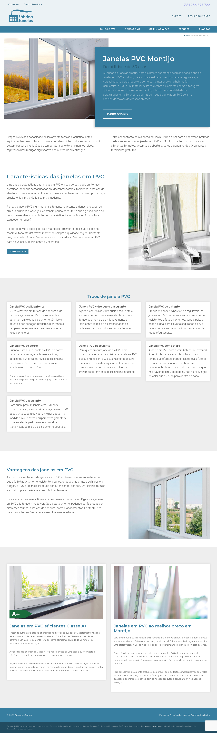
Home (186, 35)
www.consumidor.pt (24, 729)
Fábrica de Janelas (23, 715)
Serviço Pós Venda (33, 4)
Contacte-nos (17, 251)
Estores (184, 29)
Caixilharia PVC (159, 29)
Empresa (177, 16)
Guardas (204, 29)
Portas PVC (132, 29)
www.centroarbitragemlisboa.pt (157, 726)
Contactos (13, 4)
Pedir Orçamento (199, 16)
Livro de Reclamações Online (196, 715)
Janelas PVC (107, 29)
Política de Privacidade (170, 715)
